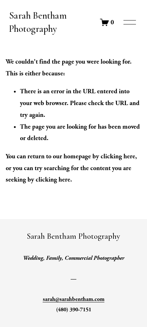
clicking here (118, 156)
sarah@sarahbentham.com (74, 299)
